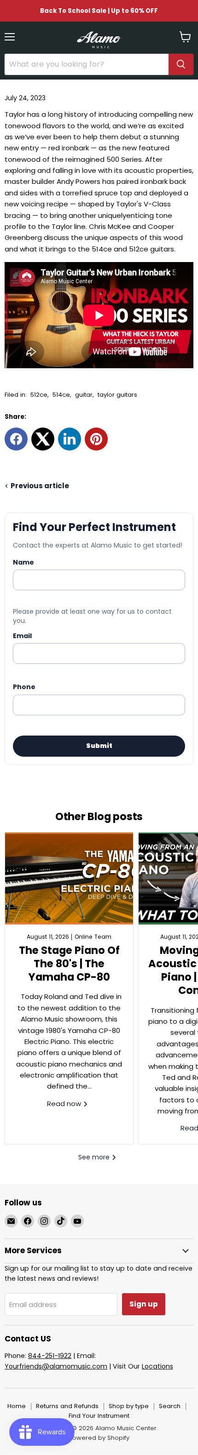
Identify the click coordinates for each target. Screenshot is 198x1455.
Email (22, 635)
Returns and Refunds (67, 1406)
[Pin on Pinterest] (96, 439)
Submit (99, 745)
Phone (24, 686)
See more (94, 1157)
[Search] (181, 64)
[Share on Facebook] (16, 439)
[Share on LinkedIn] (69, 439)
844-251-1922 (49, 1355)
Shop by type (129, 1406)
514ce (61, 394)
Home (16, 1406)
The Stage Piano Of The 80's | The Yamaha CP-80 (69, 964)
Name (23, 562)
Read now (65, 1103)
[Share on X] (42, 439)
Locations (157, 1366)
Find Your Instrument (99, 1415)
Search (170, 1406)
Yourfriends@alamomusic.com (56, 1366)
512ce (38, 394)
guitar (84, 394)
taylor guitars (117, 394)
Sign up (143, 1304)
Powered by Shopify (99, 1437)
